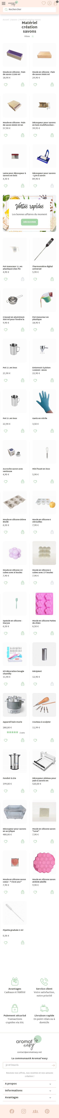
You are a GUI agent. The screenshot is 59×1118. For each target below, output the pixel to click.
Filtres (27, 36)
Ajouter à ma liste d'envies (6, 85)
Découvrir (29, 222)
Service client (44, 989)
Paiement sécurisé (15, 1016)
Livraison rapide (44, 1016)
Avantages (14, 989)
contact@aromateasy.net (29, 1052)
